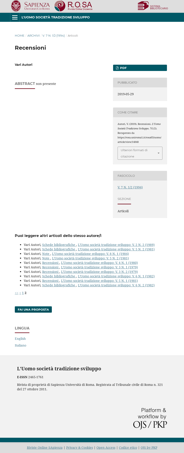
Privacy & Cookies (79, 447)
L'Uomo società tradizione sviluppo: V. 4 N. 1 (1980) (99, 263)
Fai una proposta (33, 309)
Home (19, 35)
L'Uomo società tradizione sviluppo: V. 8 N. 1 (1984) (90, 254)
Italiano (20, 345)
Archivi (33, 35)
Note (46, 254)
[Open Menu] (14, 17)
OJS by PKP (149, 447)
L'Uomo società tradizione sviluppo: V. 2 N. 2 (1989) (116, 245)
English (20, 338)
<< (16, 293)
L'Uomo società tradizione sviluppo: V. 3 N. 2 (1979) (99, 272)
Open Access (105, 447)
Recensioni (50, 263)
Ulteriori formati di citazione (134, 153)
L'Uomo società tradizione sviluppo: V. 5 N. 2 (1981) (116, 249)
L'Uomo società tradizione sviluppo (56, 17)
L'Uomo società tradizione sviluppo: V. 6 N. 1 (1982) (116, 276)
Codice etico (128, 447)
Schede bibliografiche (59, 245)
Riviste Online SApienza (45, 447)
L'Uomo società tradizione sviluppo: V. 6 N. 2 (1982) (116, 285)
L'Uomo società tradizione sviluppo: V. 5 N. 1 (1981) (99, 280)
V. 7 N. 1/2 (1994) (53, 35)
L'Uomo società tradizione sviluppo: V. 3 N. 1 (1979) (99, 267)
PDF (123, 68)
